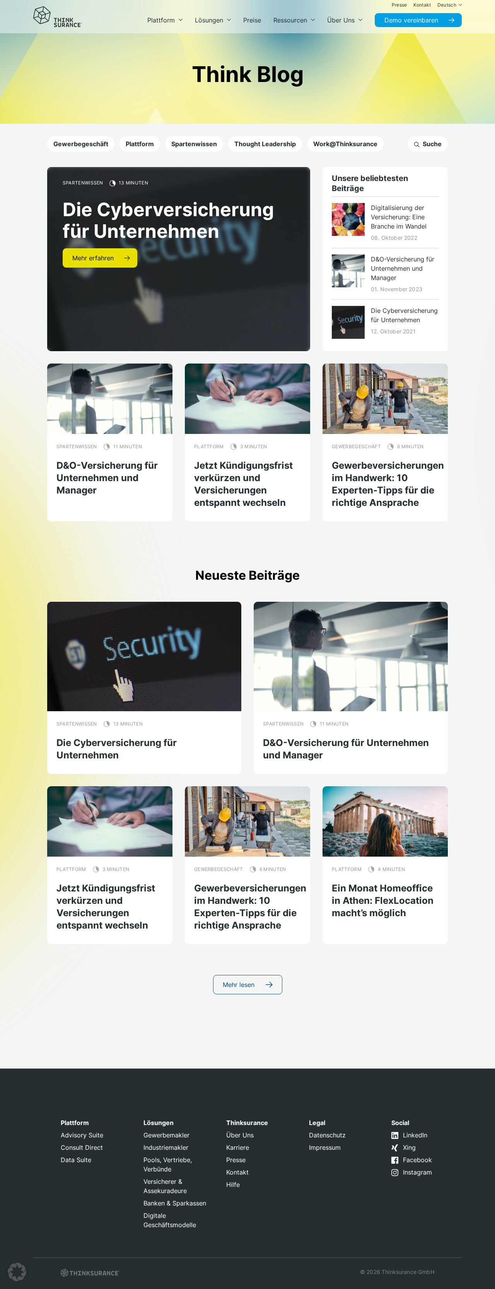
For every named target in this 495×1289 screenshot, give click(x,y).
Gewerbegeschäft (80, 144)
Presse (236, 1160)
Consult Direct (82, 1147)
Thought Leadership (265, 144)
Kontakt (237, 1172)
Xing (409, 1147)
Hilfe (233, 1184)
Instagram (417, 1172)
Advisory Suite (82, 1135)
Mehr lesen (239, 985)
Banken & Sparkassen (174, 1203)
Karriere (237, 1147)
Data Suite (76, 1160)
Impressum (325, 1147)
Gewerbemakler (166, 1135)
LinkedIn (415, 1135)
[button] (17, 1272)
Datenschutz (327, 1135)
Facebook (417, 1160)
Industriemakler (165, 1147)
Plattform (140, 144)
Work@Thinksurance (345, 144)
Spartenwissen (194, 144)
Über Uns (240, 1135)
